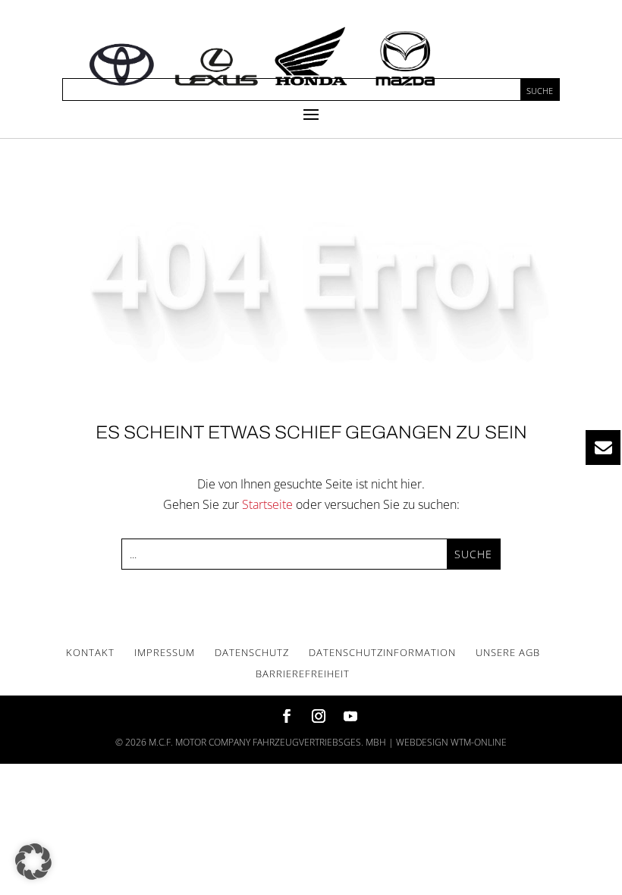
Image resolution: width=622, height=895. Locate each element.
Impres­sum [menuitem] (164, 652)
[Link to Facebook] (287, 717)
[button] (311, 114)
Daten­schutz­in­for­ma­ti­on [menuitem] (382, 652)
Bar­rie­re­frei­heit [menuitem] (303, 673)
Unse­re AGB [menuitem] (508, 652)
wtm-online (479, 742)
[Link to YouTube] (350, 717)
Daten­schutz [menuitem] (252, 652)
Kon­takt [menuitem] (90, 652)
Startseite (267, 504)
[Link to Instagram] (318, 717)
